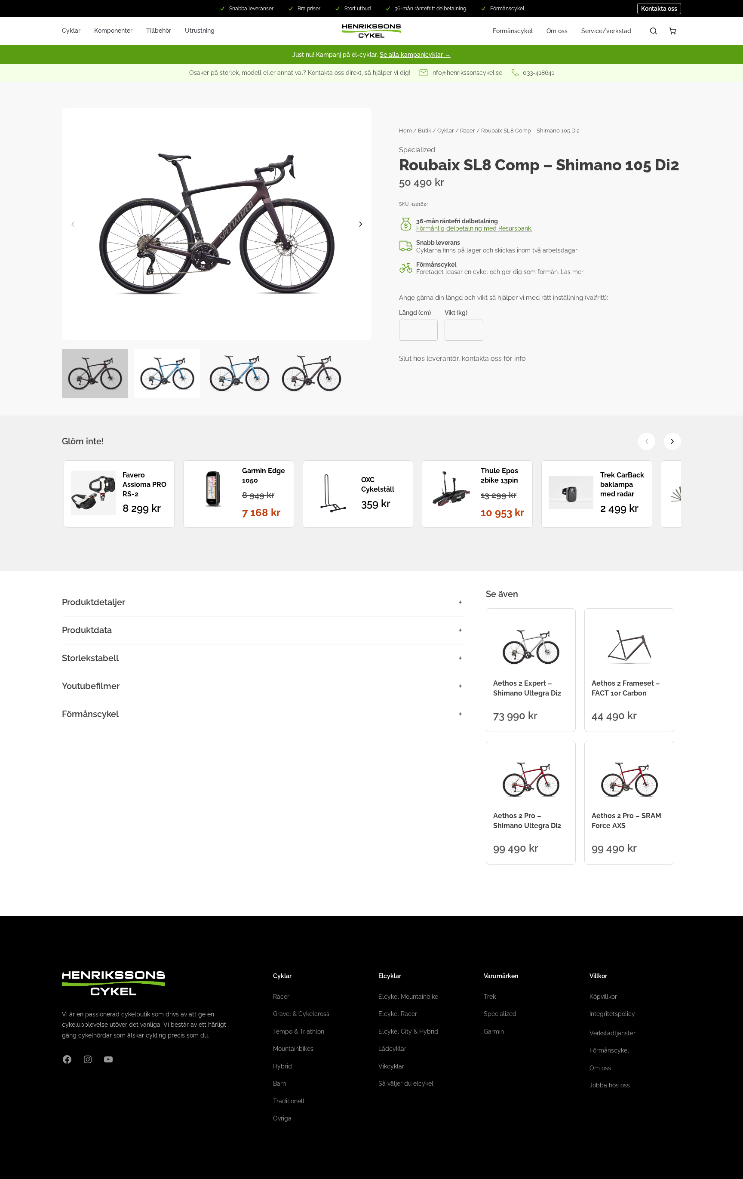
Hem (405, 130)
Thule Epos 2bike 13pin (499, 475)
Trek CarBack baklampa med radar (622, 485)
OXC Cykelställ (377, 484)
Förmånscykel (513, 31)
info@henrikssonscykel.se (466, 72)
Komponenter (113, 30)
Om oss (557, 31)
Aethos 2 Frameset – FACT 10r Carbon (626, 688)
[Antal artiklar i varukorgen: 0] (672, 31)
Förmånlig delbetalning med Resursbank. (474, 228)
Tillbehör (158, 30)
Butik (424, 130)
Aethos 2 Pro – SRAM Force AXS (626, 820)
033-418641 (538, 72)
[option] (167, 373)
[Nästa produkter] (672, 441)
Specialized (417, 150)
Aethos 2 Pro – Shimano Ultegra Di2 (527, 820)
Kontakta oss (659, 8)
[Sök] (653, 31)
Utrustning (200, 30)
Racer (467, 130)
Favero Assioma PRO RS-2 (144, 485)
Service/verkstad (606, 31)
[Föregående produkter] (646, 441)
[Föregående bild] (72, 224)
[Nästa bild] (360, 224)
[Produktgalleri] (217, 224)
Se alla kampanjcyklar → (415, 54)
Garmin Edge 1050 (263, 475)
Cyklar (71, 30)
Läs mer (572, 271)
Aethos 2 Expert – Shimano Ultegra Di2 (527, 688)
